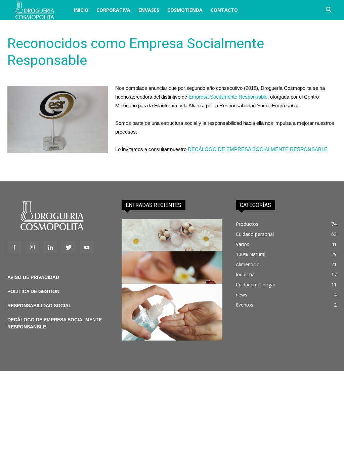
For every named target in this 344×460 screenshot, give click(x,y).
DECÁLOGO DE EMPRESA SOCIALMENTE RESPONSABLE (258, 149)
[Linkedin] (50, 247)
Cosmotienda (185, 10)
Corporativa (113, 10)
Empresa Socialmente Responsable (227, 97)
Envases (148, 10)
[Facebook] (14, 247)
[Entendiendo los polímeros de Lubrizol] (172, 312)
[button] (328, 10)
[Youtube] (86, 247)
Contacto (224, 10)
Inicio (81, 10)
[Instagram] (32, 247)
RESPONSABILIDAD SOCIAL (39, 305)
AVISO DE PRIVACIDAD (33, 277)
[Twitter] (68, 247)
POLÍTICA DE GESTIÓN (33, 291)
